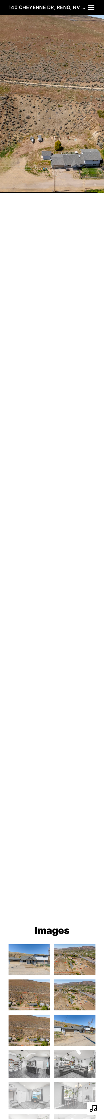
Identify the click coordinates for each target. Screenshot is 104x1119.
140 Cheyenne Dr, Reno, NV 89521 (48, 7)
